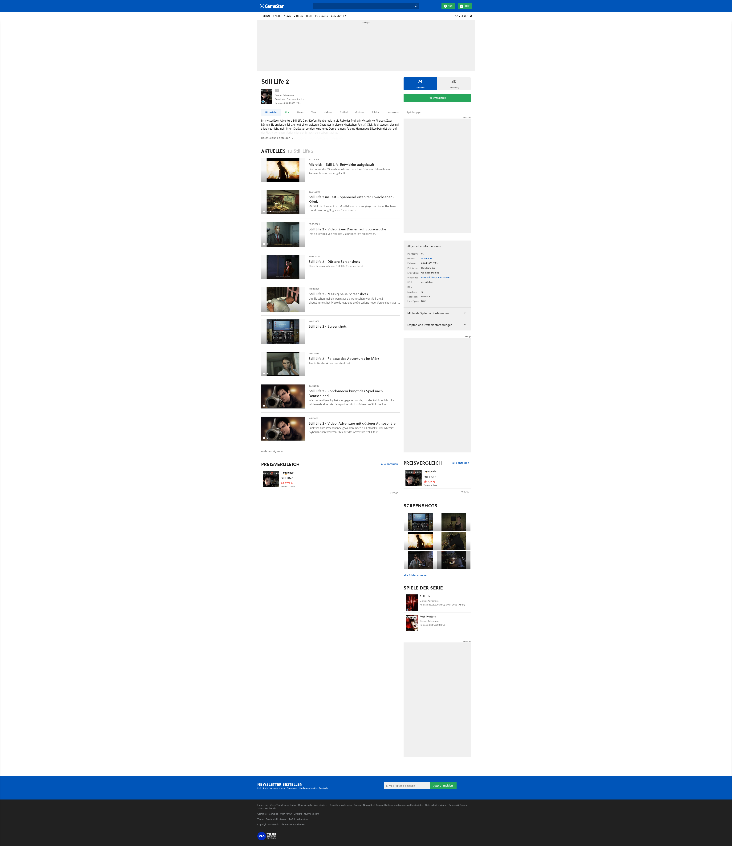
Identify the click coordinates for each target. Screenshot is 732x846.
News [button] (287, 16)
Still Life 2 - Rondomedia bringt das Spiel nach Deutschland (346, 393)
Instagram (282, 819)
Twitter (260, 819)
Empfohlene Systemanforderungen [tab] (429, 325)
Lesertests (393, 112)
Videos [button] (298, 16)
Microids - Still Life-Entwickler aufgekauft (341, 164)
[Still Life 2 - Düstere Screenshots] (283, 267)
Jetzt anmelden (443, 785)
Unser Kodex (289, 805)
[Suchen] (416, 6)
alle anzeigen (389, 464)
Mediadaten (417, 805)
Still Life (425, 596)
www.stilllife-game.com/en (435, 277)
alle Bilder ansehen (415, 575)
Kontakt (380, 805)
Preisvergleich (437, 98)
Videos (328, 112)
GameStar (262, 813)
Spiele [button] (277, 16)
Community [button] (338, 16)
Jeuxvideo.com (311, 813)
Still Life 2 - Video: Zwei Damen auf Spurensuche (347, 229)
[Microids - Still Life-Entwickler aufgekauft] (283, 170)
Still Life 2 (287, 478)
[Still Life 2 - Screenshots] (283, 331)
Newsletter (368, 805)
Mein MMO (286, 813)
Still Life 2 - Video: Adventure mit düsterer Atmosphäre (352, 423)
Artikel (344, 112)
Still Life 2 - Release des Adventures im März (344, 358)
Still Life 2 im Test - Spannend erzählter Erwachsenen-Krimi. (351, 199)
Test (313, 112)
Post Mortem (428, 616)
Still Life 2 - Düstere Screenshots (334, 261)
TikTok (292, 819)
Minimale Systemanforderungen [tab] (428, 313)
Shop (467, 6)
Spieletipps (414, 112)
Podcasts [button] (321, 16)
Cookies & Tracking (458, 805)
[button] (264, 16)
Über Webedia (305, 805)
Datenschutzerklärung (436, 805)
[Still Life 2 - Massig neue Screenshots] (283, 299)
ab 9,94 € (287, 483)
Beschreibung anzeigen (275, 138)
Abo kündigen (321, 805)
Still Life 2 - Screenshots (328, 326)
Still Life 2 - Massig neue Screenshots (338, 294)
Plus (450, 6)
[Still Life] (412, 602)
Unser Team (276, 805)
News (300, 112)
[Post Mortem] (412, 623)
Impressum (262, 805)
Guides (359, 112)
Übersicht (271, 112)
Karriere (357, 805)
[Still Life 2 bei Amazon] (271, 479)
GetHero (298, 813)
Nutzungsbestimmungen (397, 805)
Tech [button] (309, 16)
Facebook (271, 819)
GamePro (273, 813)
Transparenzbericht (266, 808)
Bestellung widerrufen (341, 805)
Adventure (426, 258)
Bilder (375, 112)
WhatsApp (302, 819)
